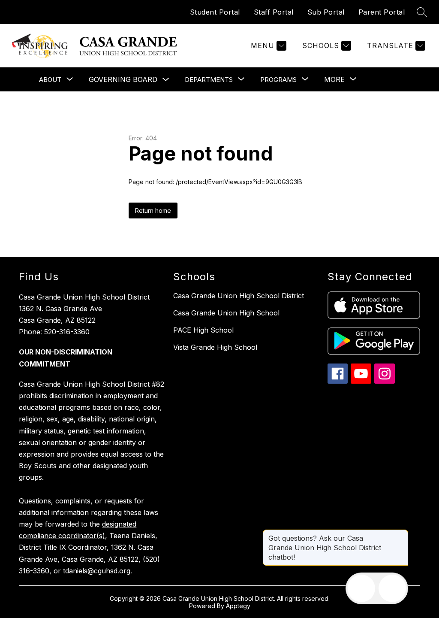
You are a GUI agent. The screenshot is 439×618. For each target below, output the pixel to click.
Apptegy (238, 605)
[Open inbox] (361, 588)
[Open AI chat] (392, 588)
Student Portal (215, 12)
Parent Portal (381, 12)
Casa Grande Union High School (226, 313)
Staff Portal (274, 12)
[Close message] (401, 533)
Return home (153, 210)
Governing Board (123, 79)
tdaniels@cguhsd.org (96, 570)
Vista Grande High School (215, 347)
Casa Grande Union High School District (238, 295)
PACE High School (203, 330)
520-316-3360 (67, 331)
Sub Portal (326, 12)
